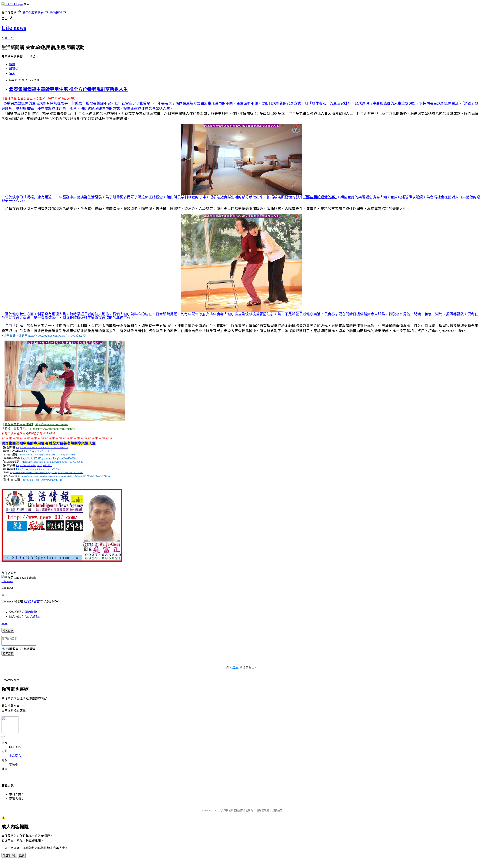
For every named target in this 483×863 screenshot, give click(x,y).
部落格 (13, 68)
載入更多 (8, 630)
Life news (14, 27)
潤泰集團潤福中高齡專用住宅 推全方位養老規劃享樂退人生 (68, 89)
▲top (5, 623)
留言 (37, 601)
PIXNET (213, 810)
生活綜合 (32, 56)
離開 (21, 855)
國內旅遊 (31, 612)
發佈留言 (8, 653)
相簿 (12, 64)
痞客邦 (28, 601)
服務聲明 (277, 810)
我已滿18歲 (9, 855)
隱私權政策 (263, 810)
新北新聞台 (32, 616)
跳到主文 (8, 38)
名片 (12, 73)
